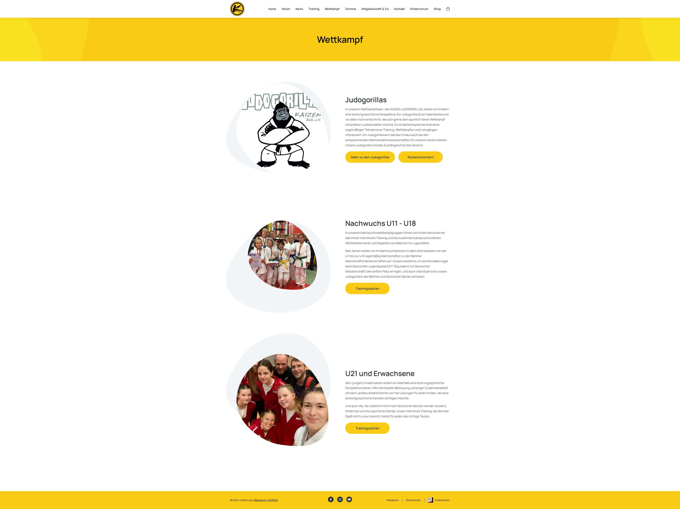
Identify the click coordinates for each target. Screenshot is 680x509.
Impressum (392, 500)
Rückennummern (421, 157)
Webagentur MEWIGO (265, 500)
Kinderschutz (442, 500)
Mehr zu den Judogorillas (370, 157)
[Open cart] (448, 9)
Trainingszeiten (367, 288)
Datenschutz (413, 500)
